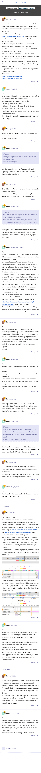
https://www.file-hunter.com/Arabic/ (18, 532)
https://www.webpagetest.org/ (13, 36)
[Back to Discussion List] (2, 2)
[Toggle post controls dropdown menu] (37, 81)
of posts (20, 2)
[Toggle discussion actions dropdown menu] (39, 2)
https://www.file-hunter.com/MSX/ (24, 530)
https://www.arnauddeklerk (12, 76)
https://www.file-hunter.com (12, 79)
